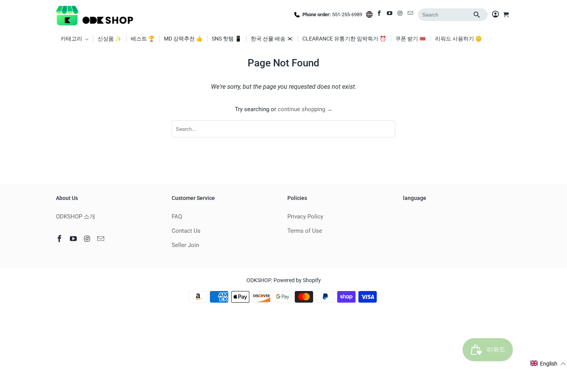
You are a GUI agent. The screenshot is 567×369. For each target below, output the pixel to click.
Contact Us (186, 230)
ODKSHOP (258, 280)
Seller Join (185, 245)
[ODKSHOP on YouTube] (390, 14)
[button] (548, 363)
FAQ (177, 216)
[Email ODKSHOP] (411, 14)
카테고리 (72, 39)
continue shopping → (305, 109)
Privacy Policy (305, 216)
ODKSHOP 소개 (75, 216)
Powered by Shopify (297, 280)
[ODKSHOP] (94, 14)
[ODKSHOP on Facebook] (379, 14)
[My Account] (495, 14)
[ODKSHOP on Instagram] (400, 14)
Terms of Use (304, 230)
